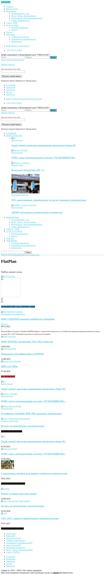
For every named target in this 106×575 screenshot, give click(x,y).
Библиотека (16, 41)
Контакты (10, 94)
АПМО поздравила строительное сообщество (36, 212)
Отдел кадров (12, 25)
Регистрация (36, 99)
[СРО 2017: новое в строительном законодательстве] (4, 513)
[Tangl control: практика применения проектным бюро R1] (13, 138)
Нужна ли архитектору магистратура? (23, 426)
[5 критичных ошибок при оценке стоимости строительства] (7, 468)
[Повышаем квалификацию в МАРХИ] (8, 349)
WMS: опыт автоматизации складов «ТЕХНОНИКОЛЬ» (43, 157)
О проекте (10, 85)
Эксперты (10, 90)
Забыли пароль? (8, 64)
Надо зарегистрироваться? (12, 60)
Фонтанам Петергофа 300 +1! (27, 170)
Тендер (9, 32)
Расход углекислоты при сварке (19, 493)
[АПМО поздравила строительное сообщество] (23, 205)
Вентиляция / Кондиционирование (26, 18)
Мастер (4, 324)
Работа (14, 30)
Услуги (9, 92)
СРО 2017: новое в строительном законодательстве (29, 518)
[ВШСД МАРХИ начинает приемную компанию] (12, 312)
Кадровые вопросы (19, 27)
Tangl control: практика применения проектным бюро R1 (43, 145)
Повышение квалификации (23, 39)
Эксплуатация (13, 545)
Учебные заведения (20, 37)
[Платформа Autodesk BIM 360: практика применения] (11, 406)
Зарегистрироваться (20, 46)
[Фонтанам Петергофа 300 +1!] (20, 163)
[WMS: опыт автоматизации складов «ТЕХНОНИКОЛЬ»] (19, 150)
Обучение (10, 34)
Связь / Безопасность (20, 20)
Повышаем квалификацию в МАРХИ (22, 354)
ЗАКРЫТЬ (5, 2)
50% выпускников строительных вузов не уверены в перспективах (48, 200)
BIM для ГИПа (9, 366)
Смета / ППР (11, 23)
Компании (10, 87)
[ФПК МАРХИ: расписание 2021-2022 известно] (8, 336)
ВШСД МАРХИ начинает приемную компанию (28, 319)
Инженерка (11, 11)
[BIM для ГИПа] (11, 361)
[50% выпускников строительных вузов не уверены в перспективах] (25, 193)
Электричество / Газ (20, 13)
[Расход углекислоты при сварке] (5, 489)
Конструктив (12, 9)
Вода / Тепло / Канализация (23, 16)
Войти (9, 46)
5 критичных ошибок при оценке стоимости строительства (34, 473)
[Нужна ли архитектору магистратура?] (15, 419)
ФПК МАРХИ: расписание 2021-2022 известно (27, 341)
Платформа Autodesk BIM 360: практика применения (31, 413)
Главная (9, 6)
